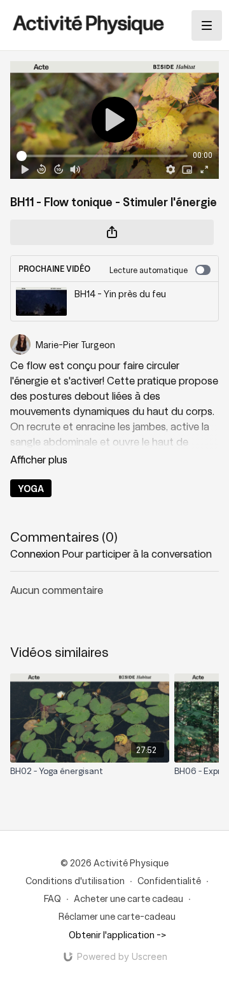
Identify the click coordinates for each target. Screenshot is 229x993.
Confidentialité (169, 880)
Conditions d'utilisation (75, 880)
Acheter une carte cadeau (128, 898)
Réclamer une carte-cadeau (117, 916)
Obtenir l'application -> (117, 934)
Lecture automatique (148, 270)
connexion (35, 553)
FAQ (52, 898)
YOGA (31, 488)
